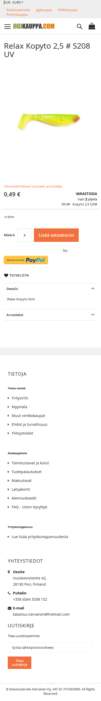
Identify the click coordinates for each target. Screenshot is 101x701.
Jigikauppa (44, 10)
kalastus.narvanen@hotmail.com (41, 614)
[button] (13, 2)
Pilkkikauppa (67, 10)
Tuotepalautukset (27, 471)
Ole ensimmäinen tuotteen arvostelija (33, 186)
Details (12, 288)
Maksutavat (22, 480)
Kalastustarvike (18, 10)
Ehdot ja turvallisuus (29, 424)
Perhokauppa (16, 14)
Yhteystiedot (22, 433)
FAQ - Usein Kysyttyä (29, 506)
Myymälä (19, 406)
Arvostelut (14, 314)
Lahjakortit (21, 489)
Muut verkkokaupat (28, 415)
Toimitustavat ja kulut (30, 462)
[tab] (50, 288)
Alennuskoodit (24, 498)
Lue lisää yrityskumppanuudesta (40, 536)
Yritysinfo (20, 398)
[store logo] (33, 26)
